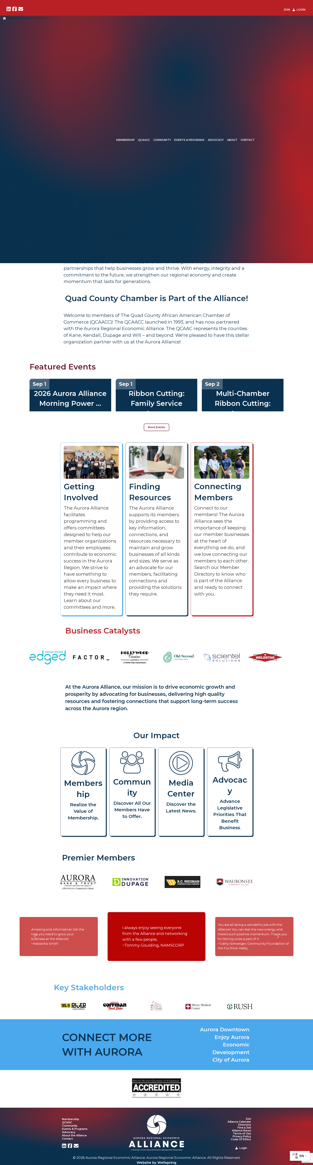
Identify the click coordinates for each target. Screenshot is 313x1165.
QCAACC (144, 140)
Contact (247, 140)
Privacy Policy (242, 1136)
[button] (35, 936)
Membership (125, 140)
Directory (244, 1124)
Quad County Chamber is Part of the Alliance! (156, 298)
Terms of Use (242, 1133)
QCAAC (67, 1122)
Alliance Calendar (239, 1121)
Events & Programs (189, 140)
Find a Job (244, 1127)
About (232, 140)
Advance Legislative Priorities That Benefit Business (229, 814)
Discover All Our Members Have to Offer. (132, 809)
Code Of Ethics (241, 1139)
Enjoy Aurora (232, 1037)
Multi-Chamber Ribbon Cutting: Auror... (243, 403)
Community (162, 140)
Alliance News (241, 1130)
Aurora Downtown (224, 1029)
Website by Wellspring (156, 1162)
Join (248, 1118)
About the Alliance (74, 1135)
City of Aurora (230, 1060)
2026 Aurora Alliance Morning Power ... (70, 398)
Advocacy (216, 140)
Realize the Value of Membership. (83, 811)
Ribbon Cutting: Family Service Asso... (157, 403)
